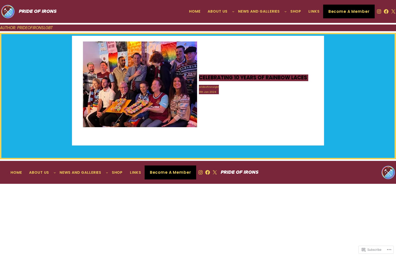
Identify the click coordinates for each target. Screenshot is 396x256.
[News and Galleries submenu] (285, 11)
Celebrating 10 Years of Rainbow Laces (253, 77)
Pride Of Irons (38, 11)
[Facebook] (386, 11)
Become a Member (349, 11)
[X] (393, 11)
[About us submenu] (233, 11)
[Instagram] (379, 11)
